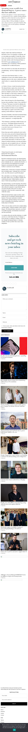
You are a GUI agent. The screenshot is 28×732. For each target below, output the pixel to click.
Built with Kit (14, 277)
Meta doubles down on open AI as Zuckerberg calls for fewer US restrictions (13, 381)
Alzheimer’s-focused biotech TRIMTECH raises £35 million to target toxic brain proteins (13, 575)
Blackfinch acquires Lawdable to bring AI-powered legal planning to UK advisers (12, 527)
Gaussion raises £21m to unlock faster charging (13, 479)
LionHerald (8, 28)
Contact (2, 715)
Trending (10, 5)
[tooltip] (3, 284)
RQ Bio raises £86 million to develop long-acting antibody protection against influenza (13, 503)
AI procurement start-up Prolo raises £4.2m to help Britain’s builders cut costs (13, 431)
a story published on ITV (13, 61)
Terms (2, 720)
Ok (14, 729)
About (2, 709)
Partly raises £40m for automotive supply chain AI (14, 551)
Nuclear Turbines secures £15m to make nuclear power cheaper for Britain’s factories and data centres (13, 406)
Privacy (2, 722)
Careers (2, 713)
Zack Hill (3, 358)
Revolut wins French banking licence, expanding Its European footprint (13, 356)
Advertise (3, 711)
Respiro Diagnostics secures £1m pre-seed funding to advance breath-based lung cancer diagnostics (14, 455)
